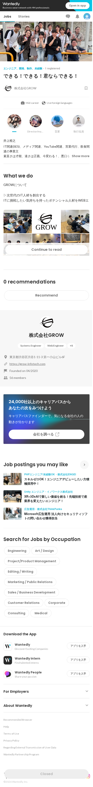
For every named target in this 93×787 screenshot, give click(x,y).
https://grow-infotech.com (27, 364)
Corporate (56, 603)
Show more (81, 156)
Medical (41, 613)
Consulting (16, 613)
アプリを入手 (78, 646)
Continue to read (46, 249)
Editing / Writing (20, 571)
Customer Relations (24, 603)
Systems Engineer (30, 345)
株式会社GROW (46, 335)
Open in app (77, 5)
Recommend (46, 295)
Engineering (17, 551)
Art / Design (44, 551)
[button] (48, 634)
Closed (46, 773)
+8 (71, 345)
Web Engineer (55, 345)
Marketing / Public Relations (30, 582)
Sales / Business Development (31, 592)
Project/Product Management (32, 561)
